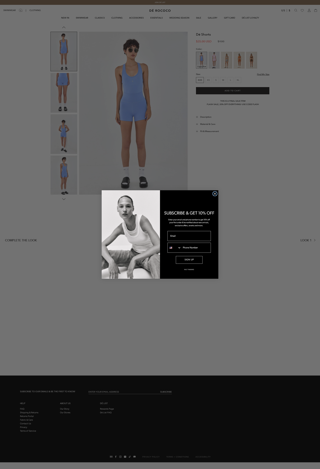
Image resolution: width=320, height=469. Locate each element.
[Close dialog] (215, 194)
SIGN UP (189, 260)
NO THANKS (189, 269)
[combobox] (174, 248)
